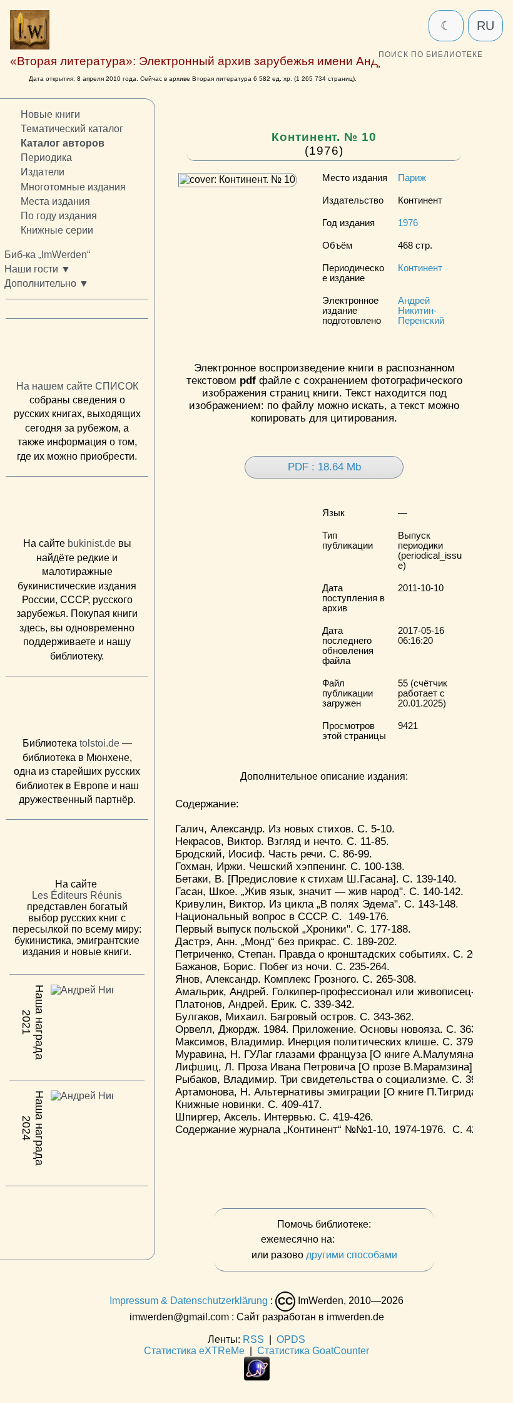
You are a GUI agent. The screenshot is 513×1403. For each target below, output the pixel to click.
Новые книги (50, 114)
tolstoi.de (99, 743)
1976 (408, 223)
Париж (412, 178)
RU (485, 26)
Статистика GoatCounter (313, 1350)
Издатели (42, 172)
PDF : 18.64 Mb (324, 467)
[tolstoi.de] (76, 709)
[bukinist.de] (76, 510)
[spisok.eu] (76, 352)
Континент (420, 268)
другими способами (351, 1255)
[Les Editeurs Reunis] (76, 852)
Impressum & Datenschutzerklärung (188, 1300)
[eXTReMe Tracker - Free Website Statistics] (257, 1377)
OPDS (291, 1339)
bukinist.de (92, 543)
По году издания (59, 215)
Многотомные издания (73, 186)
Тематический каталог (72, 128)
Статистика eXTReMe (194, 1350)
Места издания (55, 200)
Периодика (46, 157)
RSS (253, 1339)
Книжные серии (57, 229)
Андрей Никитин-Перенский (421, 311)
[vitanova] (77, 1219)
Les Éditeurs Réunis (77, 895)
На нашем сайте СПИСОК (77, 385)
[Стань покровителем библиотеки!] (362, 1240)
